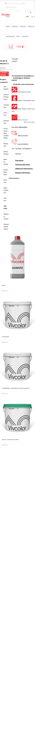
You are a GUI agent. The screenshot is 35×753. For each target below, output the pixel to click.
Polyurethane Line (6, 122)
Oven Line (5, 199)
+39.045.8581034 (10, 7)
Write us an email (22, 135)
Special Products (6, 152)
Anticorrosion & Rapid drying (6, 97)
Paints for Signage (6, 162)
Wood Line (5, 181)
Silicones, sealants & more (6, 226)
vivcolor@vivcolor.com (14, 3)
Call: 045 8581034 (22, 144)
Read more (5, 291)
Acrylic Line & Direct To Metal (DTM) (6, 133)
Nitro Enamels (6, 88)
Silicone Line (6, 145)
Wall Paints (18, 153)
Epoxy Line (5, 114)
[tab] (19, 161)
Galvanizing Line (6, 106)
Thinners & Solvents (6, 216)
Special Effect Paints (6, 172)
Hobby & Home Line (6, 190)
